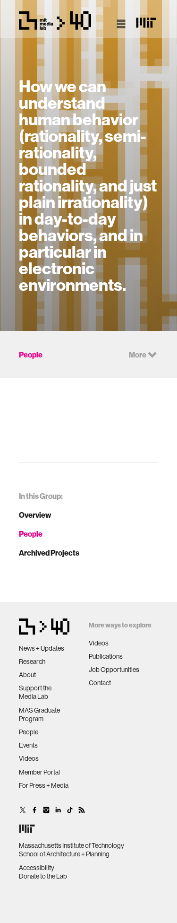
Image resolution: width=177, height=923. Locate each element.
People (30, 534)
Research (32, 661)
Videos (29, 758)
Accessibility (36, 867)
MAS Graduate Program (39, 714)
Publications (106, 656)
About (27, 674)
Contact (100, 683)
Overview (35, 515)
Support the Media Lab (35, 692)
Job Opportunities (114, 669)
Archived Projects (49, 552)
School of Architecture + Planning (64, 854)
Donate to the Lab (43, 876)
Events (28, 745)
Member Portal (39, 772)
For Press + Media (43, 785)
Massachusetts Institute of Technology (71, 845)
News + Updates (41, 648)
